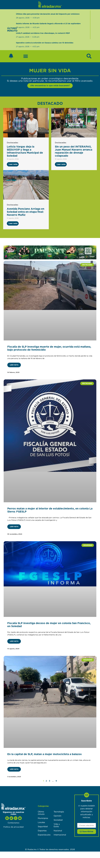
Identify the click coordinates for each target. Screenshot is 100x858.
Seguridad (43, 826)
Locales (41, 822)
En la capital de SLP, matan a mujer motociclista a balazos (44, 754)
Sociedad (58, 820)
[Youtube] (20, 818)
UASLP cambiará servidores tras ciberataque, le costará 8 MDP (43, 33)
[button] (25, 56)
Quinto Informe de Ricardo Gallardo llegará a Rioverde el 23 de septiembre (48, 24)
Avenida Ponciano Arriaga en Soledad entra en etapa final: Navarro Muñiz (25, 212)
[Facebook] (7, 818)
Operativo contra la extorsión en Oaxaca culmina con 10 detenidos (44, 43)
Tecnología (59, 812)
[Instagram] (15, 818)
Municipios (43, 818)
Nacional (58, 830)
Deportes (42, 830)
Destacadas (12, 143)
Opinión (57, 816)
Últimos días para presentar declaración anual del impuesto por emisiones (48, 14)
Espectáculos (43, 835)
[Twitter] (11, 818)
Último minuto (41, 813)
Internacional (59, 835)
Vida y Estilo (57, 825)
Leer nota (14, 365)
